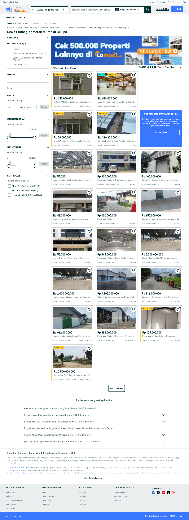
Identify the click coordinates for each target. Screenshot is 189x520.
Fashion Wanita (48, 496)
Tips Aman (118, 500)
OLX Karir (81, 500)
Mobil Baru (10, 496)
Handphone (10, 508)
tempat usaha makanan (32, 23)
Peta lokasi (18, 517)
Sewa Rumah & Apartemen (22, 473)
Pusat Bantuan (119, 492)
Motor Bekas (11, 504)
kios (45, 23)
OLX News (82, 504)
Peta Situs (82, 492)
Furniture (45, 504)
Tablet (44, 492)
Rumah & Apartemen (14, 500)
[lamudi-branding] (116, 64)
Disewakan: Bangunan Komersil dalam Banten (68, 28)
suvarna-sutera (56, 23)
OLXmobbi (82, 496)
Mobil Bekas (10, 492)
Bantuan (9, 517)
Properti (19, 28)
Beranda (10, 28)
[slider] (8, 137)
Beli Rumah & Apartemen (21, 467)
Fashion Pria (46, 500)
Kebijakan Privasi (120, 496)
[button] (10, 2)
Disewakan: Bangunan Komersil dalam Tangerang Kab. (109, 28)
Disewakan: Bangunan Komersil (36, 28)
